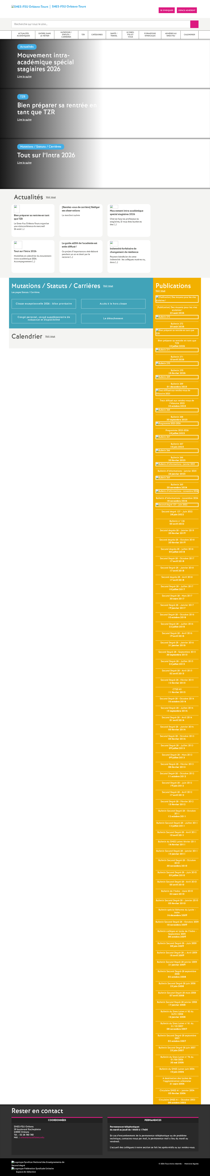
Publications (173, 286)
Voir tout (51, 197)
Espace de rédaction (26, 1172)
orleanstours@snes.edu (32, 1137)
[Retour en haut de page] (12, 1164)
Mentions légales (191, 1164)
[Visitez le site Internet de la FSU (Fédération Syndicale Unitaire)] (32, 1168)
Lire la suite (24, 77)
